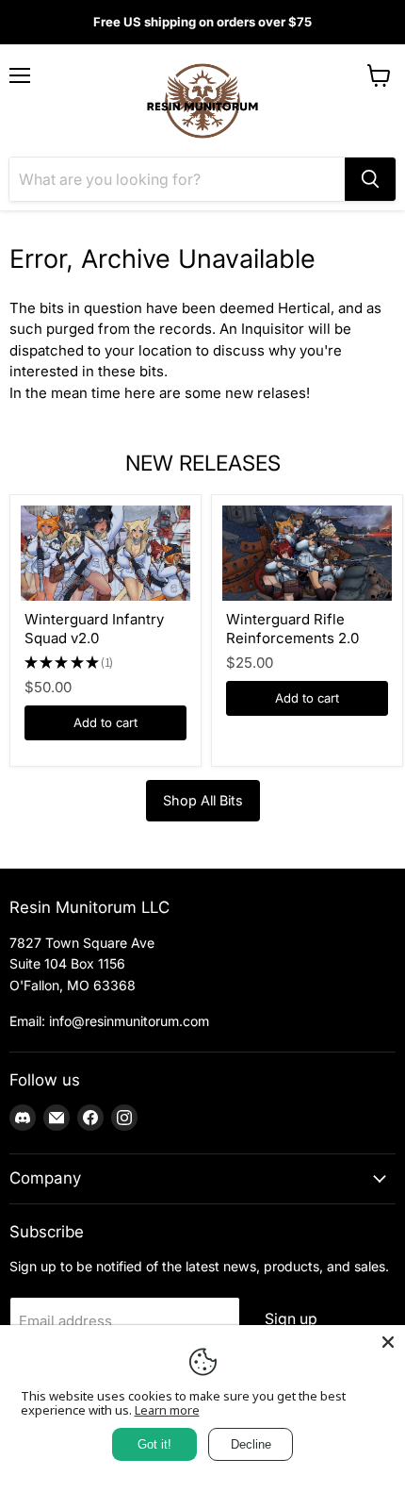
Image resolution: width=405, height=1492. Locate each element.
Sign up (291, 1319)
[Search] (370, 179)
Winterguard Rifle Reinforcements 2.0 (292, 628)
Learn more (167, 1409)
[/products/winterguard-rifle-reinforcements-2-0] (307, 553)
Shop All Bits (203, 800)
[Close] (388, 1342)
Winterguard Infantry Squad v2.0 (94, 628)
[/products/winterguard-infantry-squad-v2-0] (105, 553)
